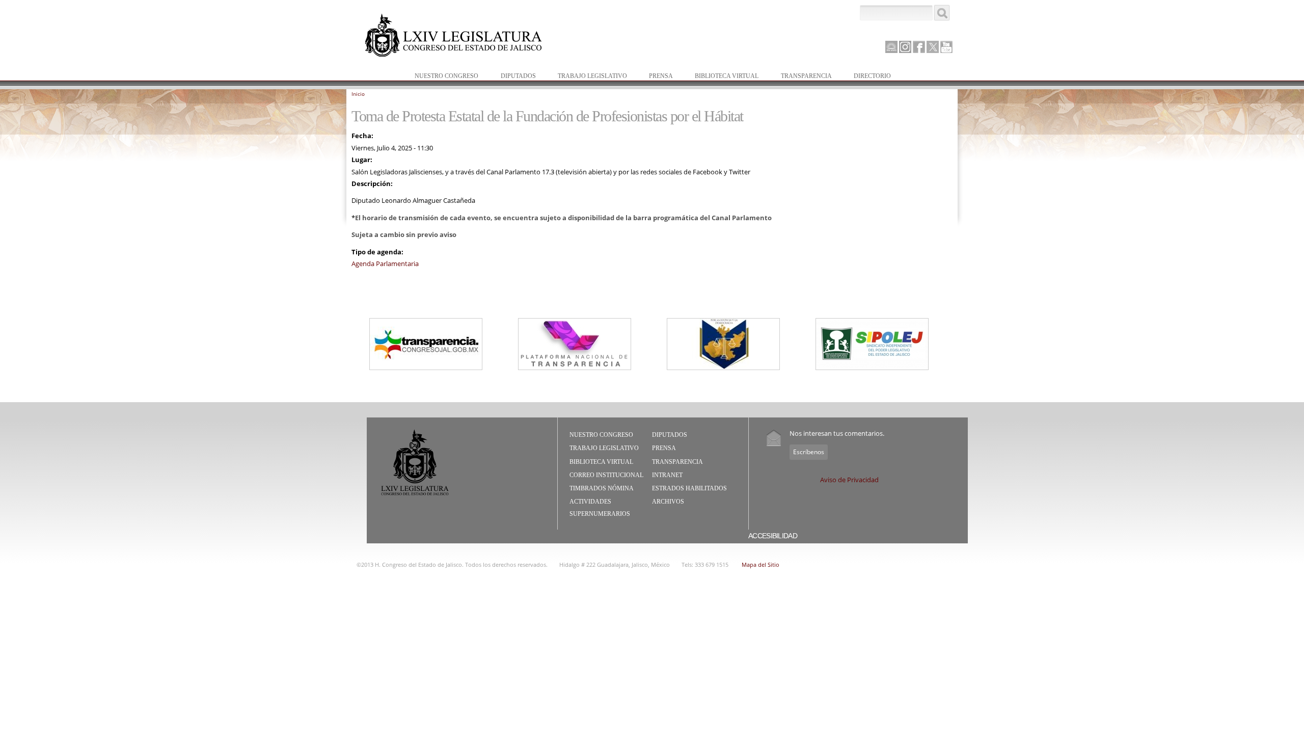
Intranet (667, 475)
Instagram (905, 47)
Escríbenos (808, 452)
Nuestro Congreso (441, 76)
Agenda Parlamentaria (385, 263)
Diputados (513, 76)
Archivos (668, 501)
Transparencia (806, 76)
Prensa (656, 76)
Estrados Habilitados (689, 488)
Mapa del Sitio (760, 564)
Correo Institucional (606, 475)
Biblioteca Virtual (721, 76)
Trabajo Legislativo (587, 76)
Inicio (358, 93)
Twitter (933, 47)
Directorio (872, 76)
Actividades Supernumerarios (599, 507)
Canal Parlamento (891, 47)
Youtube (946, 47)
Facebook (919, 47)
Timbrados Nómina (601, 488)
